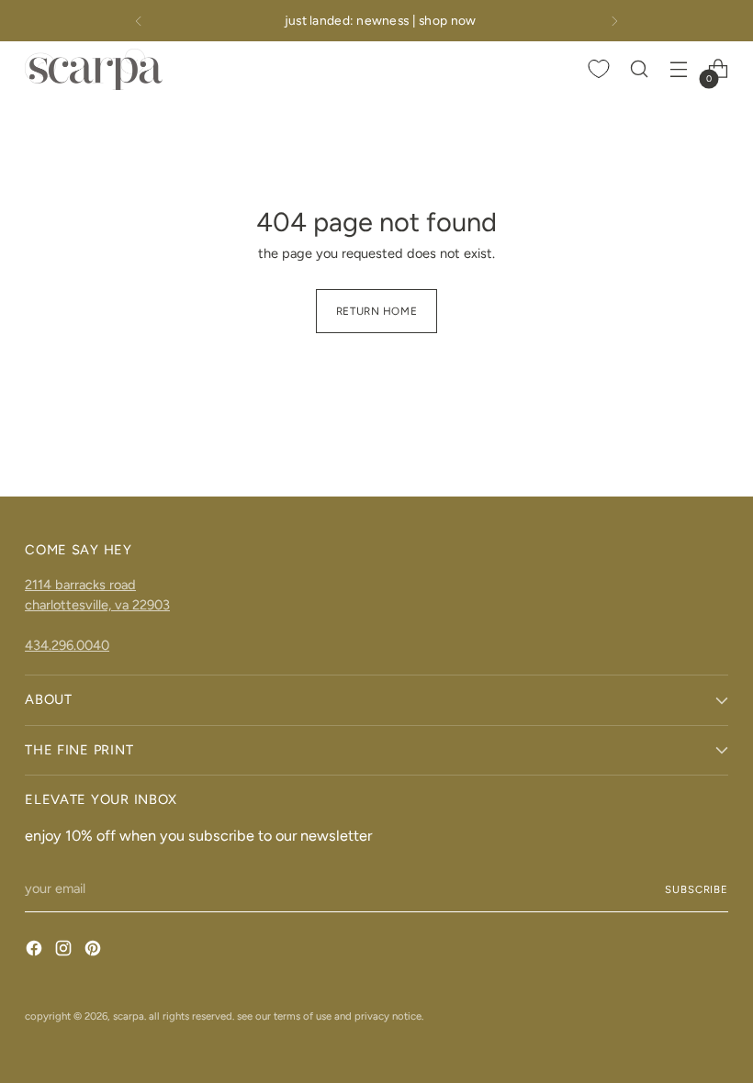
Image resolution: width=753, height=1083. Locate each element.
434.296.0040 (67, 645)
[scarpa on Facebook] (36, 951)
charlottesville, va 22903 (97, 605)
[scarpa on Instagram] (65, 951)
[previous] (138, 20)
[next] (614, 20)
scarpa (128, 1016)
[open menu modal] (679, 69)
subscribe (696, 889)
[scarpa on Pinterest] (95, 951)
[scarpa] (94, 69)
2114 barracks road (80, 584)
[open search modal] (639, 69)
